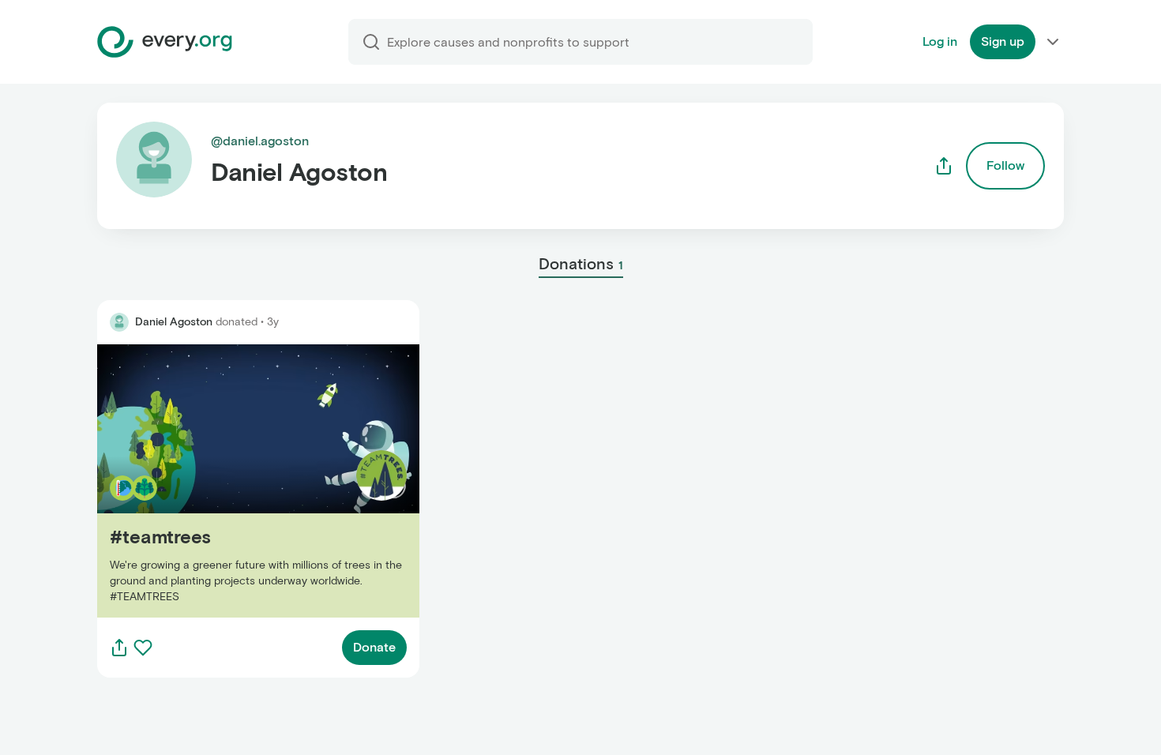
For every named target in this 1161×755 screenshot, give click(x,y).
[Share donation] (119, 647)
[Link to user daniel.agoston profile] (119, 322)
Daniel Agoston (173, 322)
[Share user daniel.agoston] (943, 165)
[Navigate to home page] (164, 42)
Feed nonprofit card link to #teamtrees (210, 480)
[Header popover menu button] (1053, 42)
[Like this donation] (143, 647)
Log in (939, 41)
